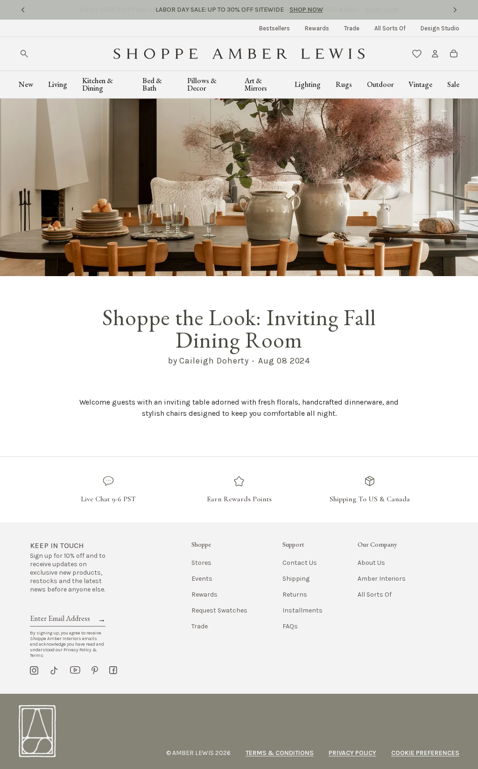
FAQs (290, 626)
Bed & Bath (152, 84)
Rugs (344, 84)
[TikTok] (54, 670)
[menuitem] (274, 28)
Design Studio (440, 28)
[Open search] (24, 53)
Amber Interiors (382, 579)
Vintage (420, 84)
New (26, 84)
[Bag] (453, 53)
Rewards (317, 28)
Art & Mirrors (256, 84)
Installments (302, 610)
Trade (351, 28)
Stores (201, 563)
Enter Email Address (59, 608)
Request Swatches (219, 610)
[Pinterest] (94, 670)
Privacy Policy (352, 753)
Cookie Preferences (425, 753)
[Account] (435, 53)
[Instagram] (34, 670)
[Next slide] (455, 9)
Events (201, 579)
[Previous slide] (23, 9)
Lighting (308, 84)
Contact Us (299, 563)
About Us (371, 563)
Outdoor (380, 84)
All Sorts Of (390, 28)
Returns (294, 594)
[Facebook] (113, 670)
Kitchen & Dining (97, 84)
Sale (453, 84)
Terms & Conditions (280, 753)
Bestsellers (274, 28)
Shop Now (306, 10)
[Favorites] (417, 54)
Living (57, 84)
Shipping (295, 579)
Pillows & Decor (202, 84)
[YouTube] (75, 670)
